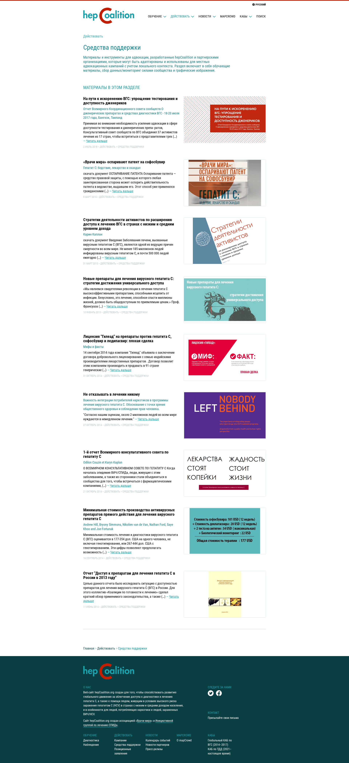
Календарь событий (158, 740)
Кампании (120, 740)
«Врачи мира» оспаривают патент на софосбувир (124, 162)
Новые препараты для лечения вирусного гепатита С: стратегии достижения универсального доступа (128, 280)
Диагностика (91, 740)
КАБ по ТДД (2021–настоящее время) (219, 751)
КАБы (243, 16)
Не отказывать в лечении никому (111, 394)
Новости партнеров (157, 744)
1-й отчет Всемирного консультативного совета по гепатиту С (126, 454)
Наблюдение (91, 744)
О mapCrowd (184, 740)
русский (261, 4)
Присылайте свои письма (223, 718)
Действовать (180, 16)
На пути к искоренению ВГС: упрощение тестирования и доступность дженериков (130, 100)
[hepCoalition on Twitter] (211, 693)
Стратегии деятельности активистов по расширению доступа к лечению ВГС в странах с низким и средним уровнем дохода (128, 224)
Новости (204, 16)
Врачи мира (144, 720)
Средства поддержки (131, 146)
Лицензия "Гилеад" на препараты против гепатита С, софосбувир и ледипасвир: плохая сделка (127, 338)
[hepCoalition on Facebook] (219, 693)
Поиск (261, 16)
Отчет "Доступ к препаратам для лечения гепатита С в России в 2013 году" (129, 575)
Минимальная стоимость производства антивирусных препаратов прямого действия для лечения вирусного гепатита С (129, 514)
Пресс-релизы (154, 749)
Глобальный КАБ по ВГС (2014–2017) (220, 742)
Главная (88, 648)
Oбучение (155, 16)
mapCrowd (227, 16)
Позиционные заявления (122, 751)
